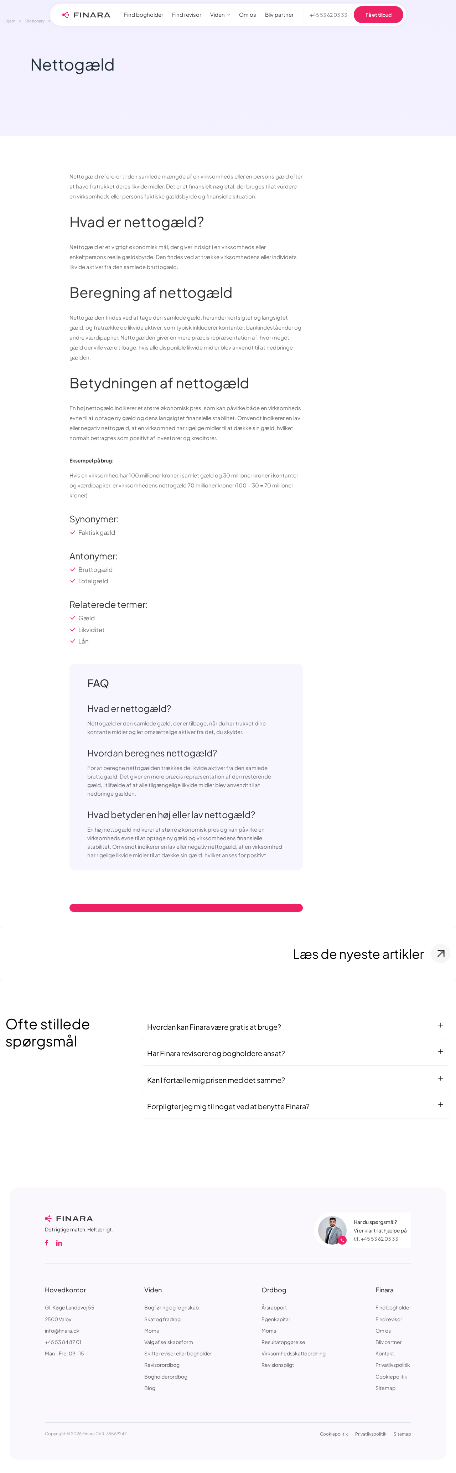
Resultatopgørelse (283, 1342)
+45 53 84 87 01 (63, 1342)
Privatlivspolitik (392, 1364)
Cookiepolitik (391, 1376)
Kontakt (384, 1353)
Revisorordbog (162, 1364)
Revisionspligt (277, 1364)
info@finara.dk (62, 1330)
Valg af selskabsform (168, 1342)
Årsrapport (274, 1307)
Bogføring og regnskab (171, 1307)
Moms (151, 1330)
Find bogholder (393, 1307)
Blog (149, 1388)
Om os (383, 1330)
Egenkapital (275, 1319)
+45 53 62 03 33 (328, 14)
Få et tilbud (379, 14)
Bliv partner (388, 1342)
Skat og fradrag (162, 1319)
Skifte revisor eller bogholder (178, 1353)
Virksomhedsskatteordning (293, 1353)
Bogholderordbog (165, 1376)
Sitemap (385, 1388)
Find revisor (388, 1319)
